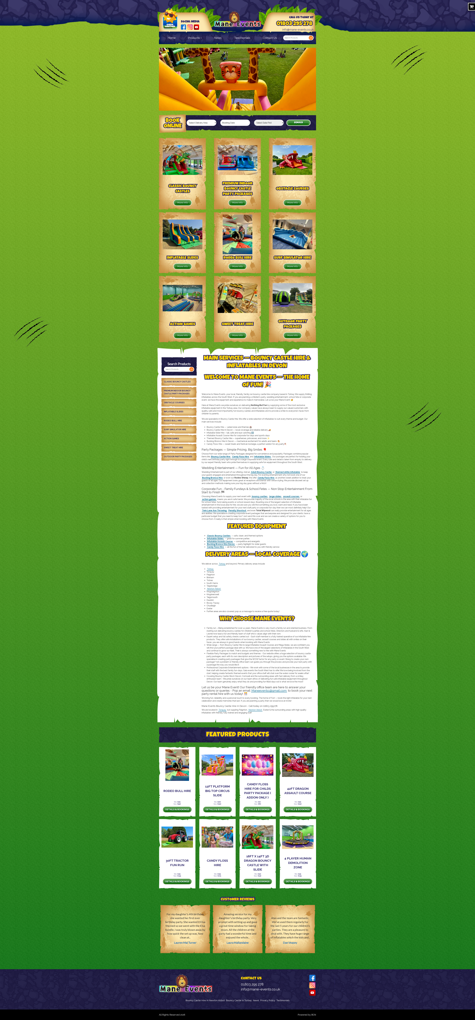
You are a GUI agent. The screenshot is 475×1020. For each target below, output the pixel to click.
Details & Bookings (177, 809)
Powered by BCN (307, 1014)
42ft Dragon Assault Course (297, 791)
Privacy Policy (267, 1000)
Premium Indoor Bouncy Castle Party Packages (177, 392)
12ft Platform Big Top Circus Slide (217, 791)
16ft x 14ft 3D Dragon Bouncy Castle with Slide (257, 862)
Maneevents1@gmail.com (269, 690)
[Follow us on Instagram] (190, 27)
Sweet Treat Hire (173, 447)
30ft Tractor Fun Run (177, 863)
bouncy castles (259, 496)
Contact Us (270, 37)
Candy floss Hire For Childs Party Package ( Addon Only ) (257, 790)
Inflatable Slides (173, 411)
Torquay (222, 710)
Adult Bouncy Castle (261, 472)
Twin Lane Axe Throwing (214, 510)
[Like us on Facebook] (183, 27)
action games (209, 499)
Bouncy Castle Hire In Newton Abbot (205, 1000)
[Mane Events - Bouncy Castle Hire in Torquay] (237, 19)
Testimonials (242, 37)
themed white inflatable (287, 472)
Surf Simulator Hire (175, 429)
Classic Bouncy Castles (177, 382)
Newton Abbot (214, 589)
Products (194, 37)
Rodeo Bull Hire (173, 420)
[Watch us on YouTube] (196, 27)
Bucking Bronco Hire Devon (221, 544)
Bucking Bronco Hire (212, 478)
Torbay (222, 564)
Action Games (171, 438)
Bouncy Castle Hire (220, 456)
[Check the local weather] (170, 22)
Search (311, 38)
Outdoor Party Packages (178, 456)
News (217, 37)
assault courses (291, 496)
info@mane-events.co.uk (298, 29)
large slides (275, 496)
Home (172, 37)
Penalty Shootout (237, 510)
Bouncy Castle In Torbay (239, 1000)
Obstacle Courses (174, 402)
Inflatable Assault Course (220, 541)
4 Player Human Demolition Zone (297, 862)
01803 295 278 (294, 24)
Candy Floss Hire (240, 456)
